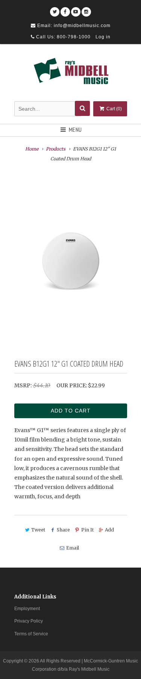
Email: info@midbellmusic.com (73, 25)
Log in (103, 37)
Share (63, 530)
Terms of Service (31, 633)
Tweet (38, 530)
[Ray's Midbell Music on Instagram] (86, 9)
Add (109, 530)
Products (55, 149)
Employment (27, 608)
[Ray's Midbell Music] (70, 73)
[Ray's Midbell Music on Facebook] (65, 9)
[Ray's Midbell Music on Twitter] (54, 9)
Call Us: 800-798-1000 (63, 37)
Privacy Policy (28, 621)
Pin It (87, 530)
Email (72, 548)
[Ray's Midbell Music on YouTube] (75, 9)
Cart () (113, 108)
